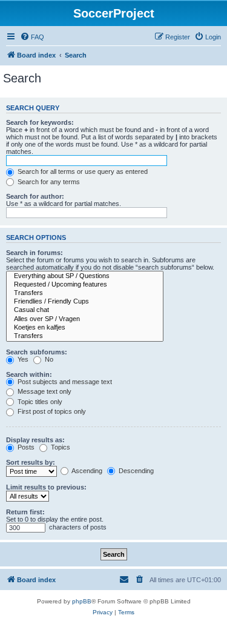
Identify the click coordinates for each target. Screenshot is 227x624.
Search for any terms (48, 181)
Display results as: (35, 439)
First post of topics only (51, 411)
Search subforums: (36, 352)
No (48, 359)
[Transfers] (84, 293)
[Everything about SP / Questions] (84, 276)
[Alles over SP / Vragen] (84, 319)
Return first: (25, 512)
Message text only (43, 391)
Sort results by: (30, 462)
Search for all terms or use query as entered (82, 171)
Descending (135, 470)
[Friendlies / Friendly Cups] (84, 301)
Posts (25, 447)
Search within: (29, 374)
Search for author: (35, 196)
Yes (22, 359)
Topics (59, 447)
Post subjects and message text (64, 381)
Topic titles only (39, 401)
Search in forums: (34, 252)
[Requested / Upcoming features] (84, 284)
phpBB (81, 601)
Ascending (86, 470)
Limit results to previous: (46, 487)
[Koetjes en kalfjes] (84, 328)
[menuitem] (32, 37)
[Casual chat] (84, 310)
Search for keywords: (40, 122)
